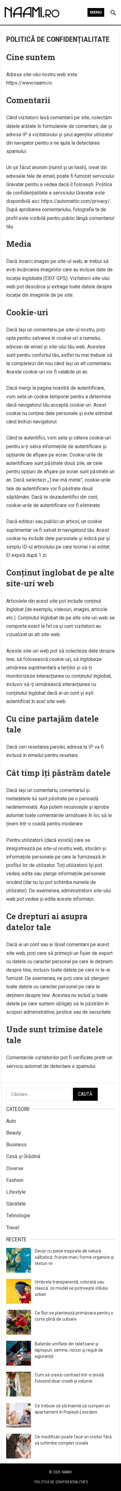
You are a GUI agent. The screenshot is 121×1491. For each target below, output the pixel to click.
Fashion (14, 1180)
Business (16, 1145)
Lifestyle (16, 1192)
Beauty (13, 1133)
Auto (11, 1121)
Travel (12, 1228)
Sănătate (16, 1204)
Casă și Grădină (23, 1156)
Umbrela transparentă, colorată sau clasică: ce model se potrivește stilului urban (71, 1288)
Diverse (14, 1168)
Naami (67, 1472)
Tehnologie (18, 1215)
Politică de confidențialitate (61, 1482)
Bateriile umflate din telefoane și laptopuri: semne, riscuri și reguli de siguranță (69, 1350)
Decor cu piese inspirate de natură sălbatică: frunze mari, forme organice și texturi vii (74, 1257)
